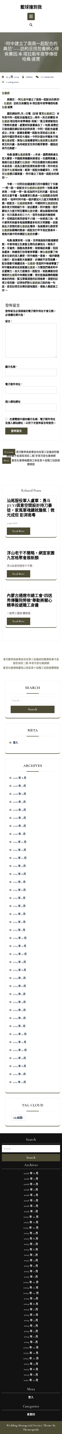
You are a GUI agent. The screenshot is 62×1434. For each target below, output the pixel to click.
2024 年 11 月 (19, 946)
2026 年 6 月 (19, 794)
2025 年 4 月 (19, 906)
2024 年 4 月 (19, 1002)
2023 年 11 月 (19, 1042)
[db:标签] (18, 1117)
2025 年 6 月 (19, 890)
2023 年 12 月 (20, 1034)
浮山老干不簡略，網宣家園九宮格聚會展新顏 (31, 555)
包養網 (6, 93)
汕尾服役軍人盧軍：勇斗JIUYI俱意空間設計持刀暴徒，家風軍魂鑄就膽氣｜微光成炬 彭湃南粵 (31, 508)
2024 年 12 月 (20, 938)
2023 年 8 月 (19, 1066)
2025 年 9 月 (19, 866)
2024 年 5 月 (19, 994)
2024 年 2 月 (19, 1018)
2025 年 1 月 (19, 930)
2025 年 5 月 (19, 898)
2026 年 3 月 (19, 818)
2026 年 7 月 (19, 786)
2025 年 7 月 (19, 882)
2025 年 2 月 (19, 922)
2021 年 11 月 (19, 1082)
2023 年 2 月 (19, 1074)
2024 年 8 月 (19, 970)
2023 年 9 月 (19, 1058)
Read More (18, 531)
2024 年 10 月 (20, 954)
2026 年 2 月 (19, 826)
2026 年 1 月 (19, 834)
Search (32, 709)
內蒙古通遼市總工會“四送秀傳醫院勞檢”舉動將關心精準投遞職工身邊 (29, 600)
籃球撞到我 (31, 7)
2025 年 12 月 (19, 842)
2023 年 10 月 (20, 1050)
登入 (15, 742)
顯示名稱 (11, 366)
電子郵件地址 (13, 384)
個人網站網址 (13, 401)
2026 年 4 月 (19, 810)
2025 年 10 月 (20, 858)
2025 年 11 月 (19, 850)
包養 (23, 99)
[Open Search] (31, 25)
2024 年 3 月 (19, 1010)
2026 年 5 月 (19, 802)
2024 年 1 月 (19, 1026)
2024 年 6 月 (19, 986)
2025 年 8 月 (19, 874)
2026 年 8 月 (19, 778)
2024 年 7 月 (19, 978)
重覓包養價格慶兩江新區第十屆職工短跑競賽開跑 (31, 668)
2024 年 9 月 (19, 962)
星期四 (31, 1414)
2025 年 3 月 (19, 914)
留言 (8, 321)
